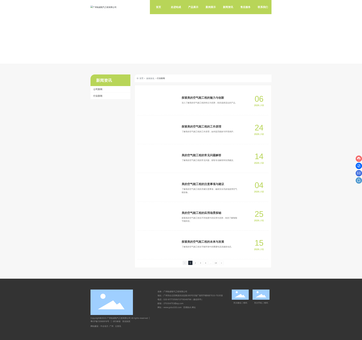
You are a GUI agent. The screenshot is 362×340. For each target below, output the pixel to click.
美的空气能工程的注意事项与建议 (203, 184)
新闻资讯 (150, 78)
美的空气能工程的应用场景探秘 (201, 212)
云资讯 (118, 326)
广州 (111, 326)
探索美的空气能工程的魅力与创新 (203, 97)
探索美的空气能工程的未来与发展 (203, 241)
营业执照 (126, 321)
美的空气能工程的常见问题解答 (201, 155)
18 (216, 263)
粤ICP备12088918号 (100, 321)
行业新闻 (97, 96)
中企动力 (104, 326)
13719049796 (184, 299)
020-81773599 (170, 299)
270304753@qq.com (173, 303)
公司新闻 (97, 89)
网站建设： (95, 326)
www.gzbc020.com (172, 307)
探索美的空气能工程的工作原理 (201, 126)
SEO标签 (117, 321)
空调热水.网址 (189, 307)
